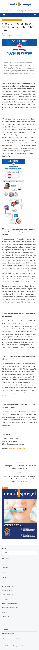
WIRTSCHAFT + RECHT (8, 586)
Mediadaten (5, 563)
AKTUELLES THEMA (7, 590)
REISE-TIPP (5, 612)
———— (3, 582)
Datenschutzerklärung (8, 633)
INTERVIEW (5, 599)
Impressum (5, 629)
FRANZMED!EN (5, 567)
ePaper (4, 577)
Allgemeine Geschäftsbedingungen (11, 638)
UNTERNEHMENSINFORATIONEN (10, 607)
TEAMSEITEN (5, 616)
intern (3, 572)
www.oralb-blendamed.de (18, 448)
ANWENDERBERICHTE (7, 595)
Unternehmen (5, 558)
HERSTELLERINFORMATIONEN (12, 20)
